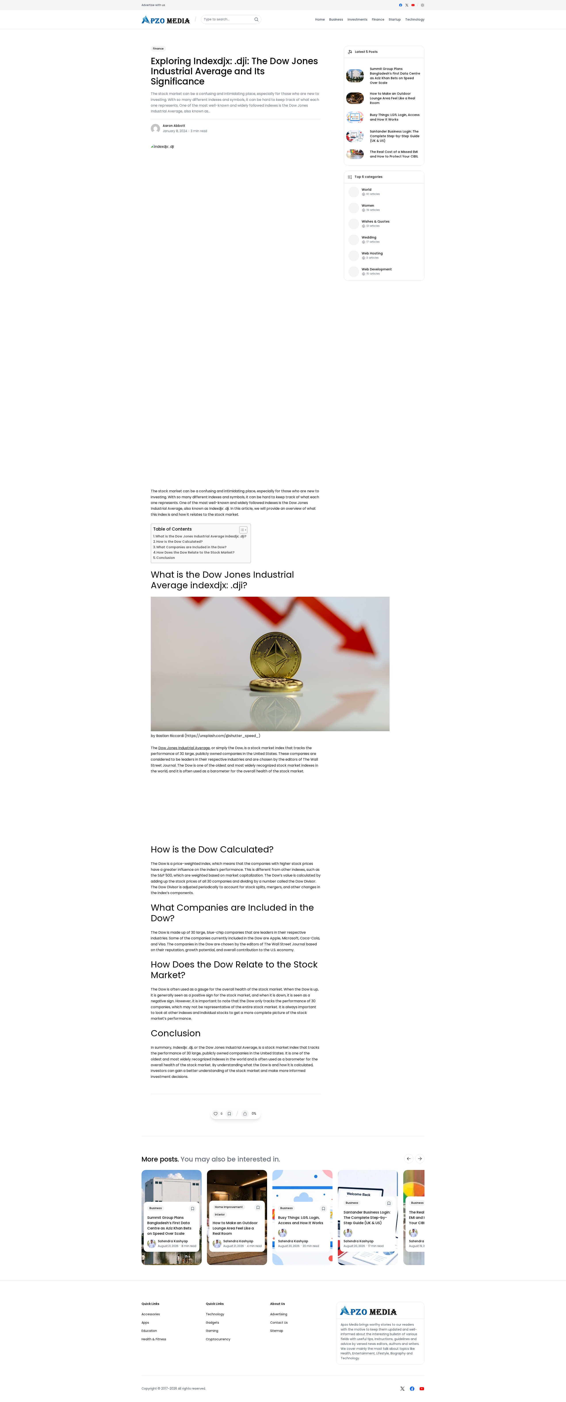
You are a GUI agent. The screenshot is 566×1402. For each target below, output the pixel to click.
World (366, 190)
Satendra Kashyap (173, 1241)
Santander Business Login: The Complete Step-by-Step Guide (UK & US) (394, 136)
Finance (158, 48)
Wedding (369, 237)
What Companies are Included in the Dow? (191, 547)
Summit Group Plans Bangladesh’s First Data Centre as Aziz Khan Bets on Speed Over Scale (395, 76)
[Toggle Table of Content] (241, 530)
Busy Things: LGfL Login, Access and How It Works (395, 117)
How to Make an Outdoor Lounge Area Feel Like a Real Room (392, 98)
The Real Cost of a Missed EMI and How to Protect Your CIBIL (394, 154)
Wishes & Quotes (376, 221)
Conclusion (165, 558)
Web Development (377, 269)
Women (368, 206)
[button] (422, 5)
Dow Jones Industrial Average (184, 747)
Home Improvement (229, 1207)
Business (155, 1208)
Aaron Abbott (174, 125)
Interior (220, 1214)
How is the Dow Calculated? (179, 541)
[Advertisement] (236, 807)
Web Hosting (372, 253)
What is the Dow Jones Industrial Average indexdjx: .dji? (200, 536)
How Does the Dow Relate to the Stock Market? (195, 552)
